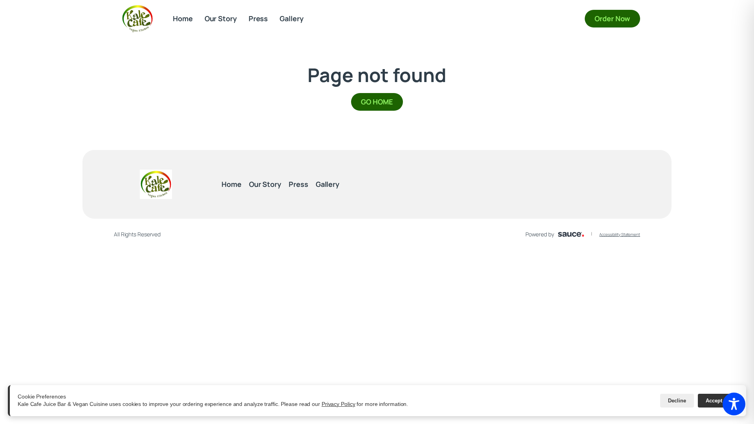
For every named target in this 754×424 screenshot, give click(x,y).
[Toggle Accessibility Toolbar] (734, 404)
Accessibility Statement (619, 234)
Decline (677, 401)
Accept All (718, 401)
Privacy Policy (338, 404)
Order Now (617, 18)
